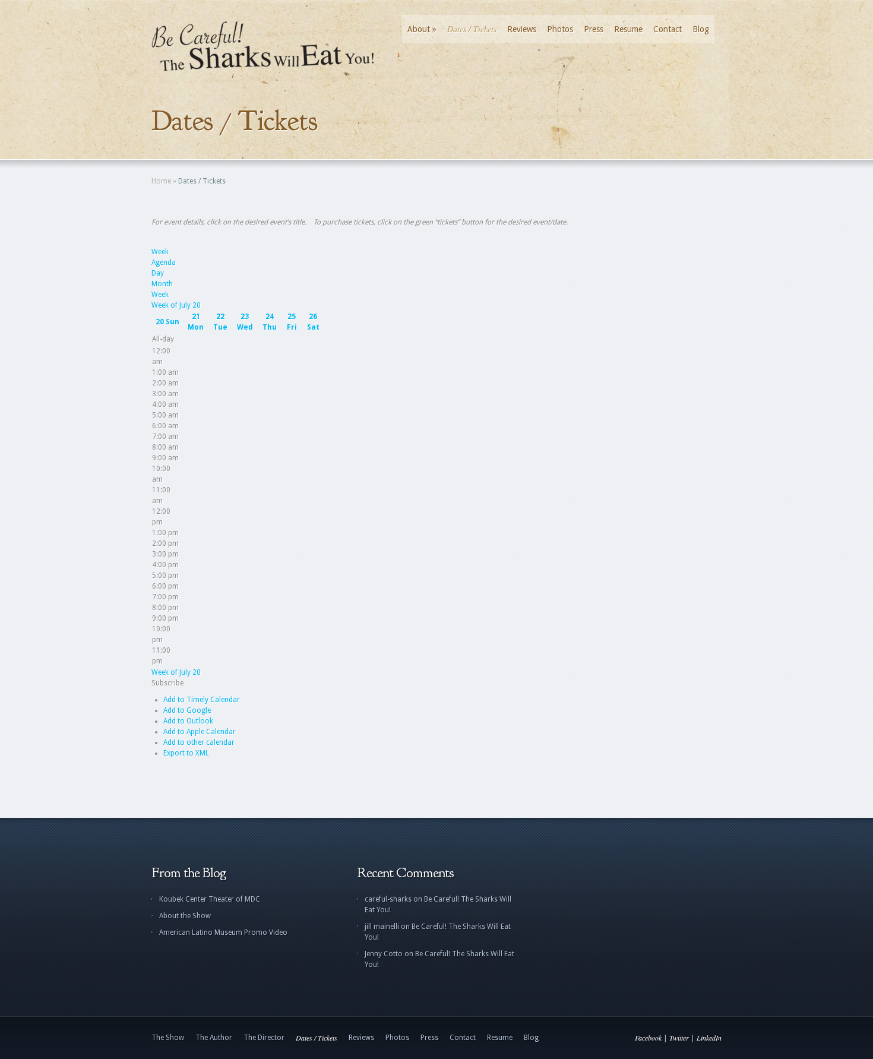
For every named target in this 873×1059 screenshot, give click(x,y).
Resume (628, 29)
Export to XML (186, 753)
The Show (167, 1037)
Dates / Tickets (471, 29)
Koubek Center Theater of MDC (209, 899)
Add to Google (187, 710)
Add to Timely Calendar (201, 700)
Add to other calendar (199, 742)
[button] (167, 683)
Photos (560, 29)
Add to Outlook (188, 721)
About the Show (185, 916)
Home (161, 181)
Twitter (679, 1037)
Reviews (521, 29)
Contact (667, 29)
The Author (213, 1037)
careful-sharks (388, 899)
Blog (700, 29)
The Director (263, 1037)
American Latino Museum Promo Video (223, 932)
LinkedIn (709, 1037)
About (421, 29)
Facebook (648, 1037)
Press (593, 29)
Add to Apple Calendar (199, 732)
